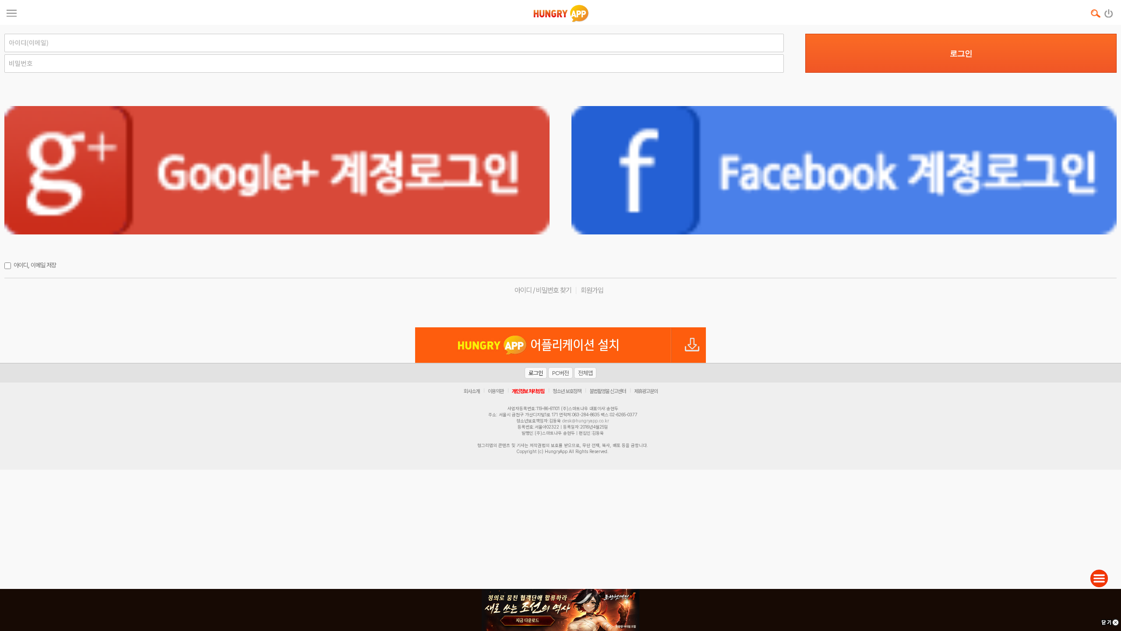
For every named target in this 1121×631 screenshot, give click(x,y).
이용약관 (496, 391)
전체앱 (585, 372)
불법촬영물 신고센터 (607, 391)
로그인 (961, 53)
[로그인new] (1109, 11)
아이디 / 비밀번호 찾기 (543, 290)
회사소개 (471, 391)
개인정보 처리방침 (528, 391)
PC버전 (560, 372)
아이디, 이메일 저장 (35, 265)
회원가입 (592, 290)
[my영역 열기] (11, 12)
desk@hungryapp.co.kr (585, 420)
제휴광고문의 (646, 391)
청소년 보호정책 (567, 391)
